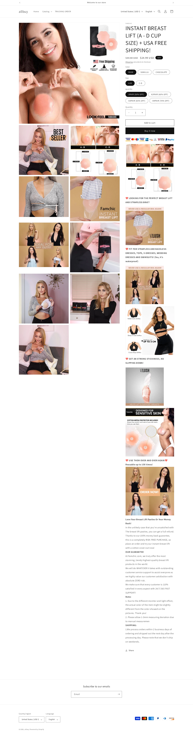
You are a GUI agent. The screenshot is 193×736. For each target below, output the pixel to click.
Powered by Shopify (37, 729)
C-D (140, 83)
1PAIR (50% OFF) (136, 94)
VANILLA (145, 72)
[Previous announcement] (20, 2)
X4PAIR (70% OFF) (160, 100)
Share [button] (131, 650)
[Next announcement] (173, 2)
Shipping (129, 62)
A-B (130, 83)
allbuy (27, 729)
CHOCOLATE (161, 72)
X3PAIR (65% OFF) (136, 100)
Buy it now (150, 131)
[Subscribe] (119, 694)
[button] (47, 11)
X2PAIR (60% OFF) (159, 94)
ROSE (130, 72)
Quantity (129, 107)
